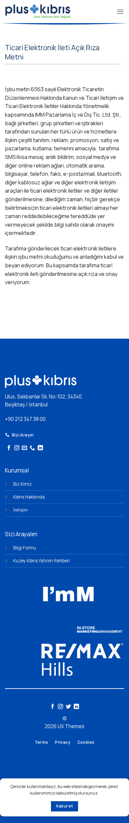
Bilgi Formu (24, 547)
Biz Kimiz (22, 484)
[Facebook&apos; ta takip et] (9, 448)
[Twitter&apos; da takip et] (68, 707)
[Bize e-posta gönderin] (24, 448)
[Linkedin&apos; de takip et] (40, 448)
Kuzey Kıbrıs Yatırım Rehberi (41, 560)
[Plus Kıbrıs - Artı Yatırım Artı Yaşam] (38, 11)
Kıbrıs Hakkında (29, 497)
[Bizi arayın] (32, 448)
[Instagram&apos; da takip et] (17, 448)
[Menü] (120, 11)
